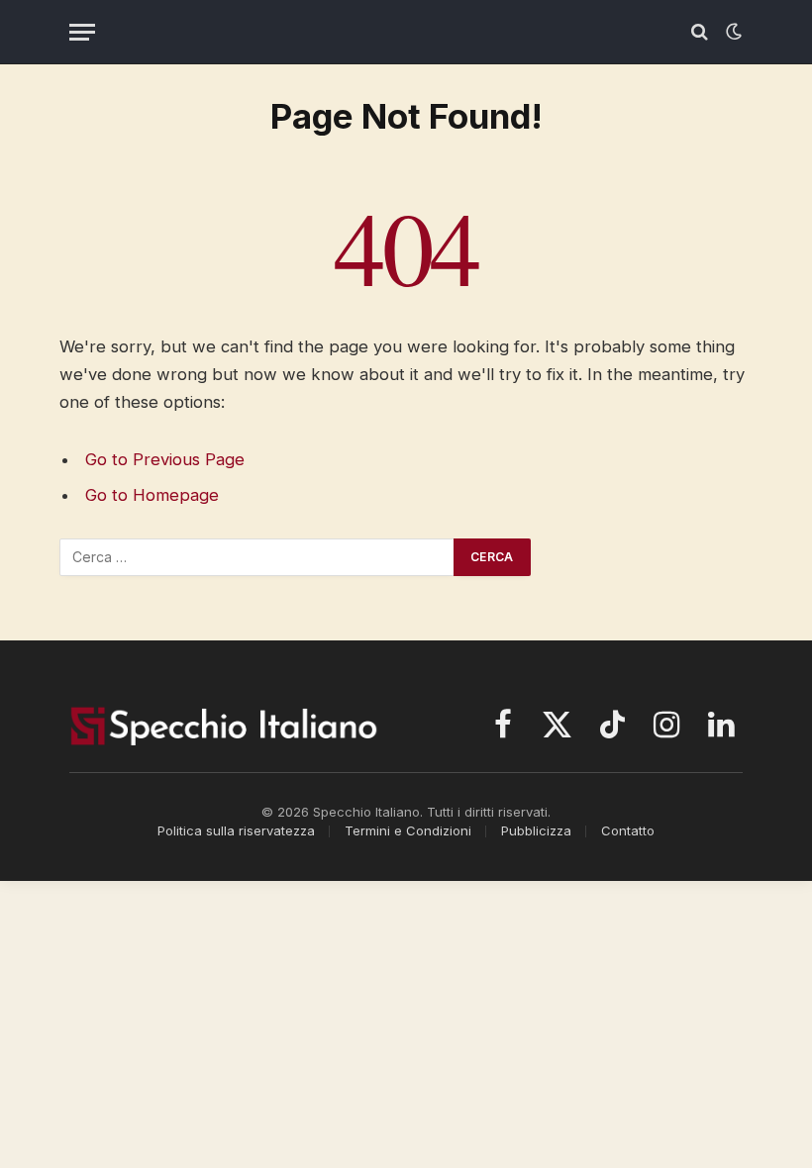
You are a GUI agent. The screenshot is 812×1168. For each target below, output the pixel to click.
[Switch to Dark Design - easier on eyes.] (732, 32)
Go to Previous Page (165, 459)
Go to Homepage (152, 495)
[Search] (699, 32)
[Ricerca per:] (257, 557)
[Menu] (82, 32)
